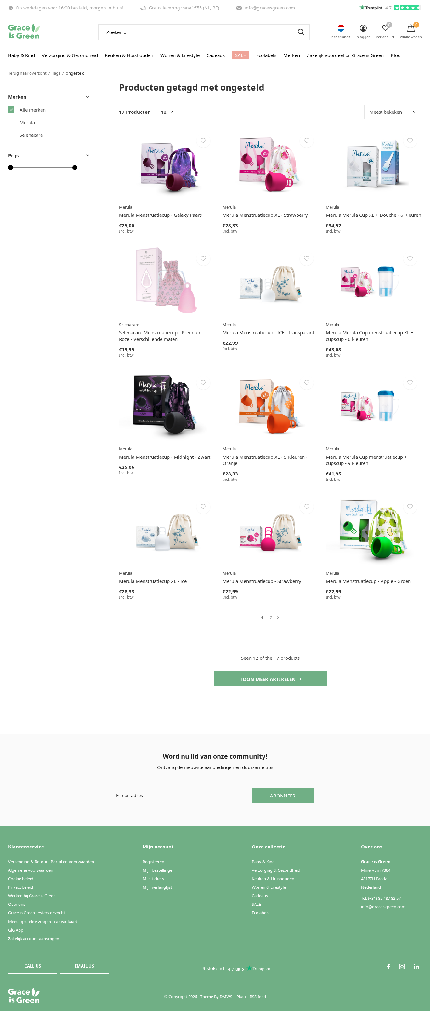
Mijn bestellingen (159, 870)
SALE (240, 55)
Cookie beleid (20, 879)
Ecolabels (266, 55)
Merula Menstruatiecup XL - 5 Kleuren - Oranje (265, 460)
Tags (56, 73)
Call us (33, 966)
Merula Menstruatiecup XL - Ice (153, 581)
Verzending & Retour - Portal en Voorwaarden (51, 862)
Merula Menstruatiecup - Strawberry (262, 581)
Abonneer (283, 795)
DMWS (226, 996)
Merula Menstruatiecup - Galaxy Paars (160, 215)
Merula (27, 122)
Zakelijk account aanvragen (33, 938)
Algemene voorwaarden (30, 870)
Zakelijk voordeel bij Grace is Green (345, 55)
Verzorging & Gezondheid (70, 55)
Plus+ (241, 996)
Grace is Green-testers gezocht (36, 913)
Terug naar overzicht (27, 73)
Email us (84, 966)
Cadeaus (216, 55)
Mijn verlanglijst (157, 887)
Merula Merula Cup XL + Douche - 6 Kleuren (373, 215)
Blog (396, 55)
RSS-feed (258, 996)
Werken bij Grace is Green (32, 896)
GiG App (15, 930)
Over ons (16, 904)
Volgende (278, 617)
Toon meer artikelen (268, 679)
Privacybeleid (20, 887)
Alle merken (33, 109)
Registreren (153, 862)
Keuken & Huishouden (129, 55)
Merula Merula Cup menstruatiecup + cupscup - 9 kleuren (366, 460)
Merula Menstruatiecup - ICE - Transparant (268, 332)
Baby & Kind (21, 55)
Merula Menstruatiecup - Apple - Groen (368, 581)
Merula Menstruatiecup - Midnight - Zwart (164, 457)
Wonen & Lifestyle (180, 55)
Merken (291, 55)
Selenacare (31, 135)
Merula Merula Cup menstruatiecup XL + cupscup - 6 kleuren (370, 335)
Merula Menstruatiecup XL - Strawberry (265, 215)
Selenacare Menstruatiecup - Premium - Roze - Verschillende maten (162, 335)
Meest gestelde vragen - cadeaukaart (42, 921)
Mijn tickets (153, 879)
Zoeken (301, 32)
